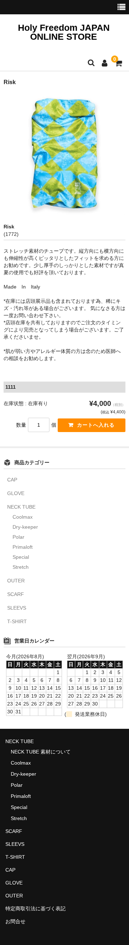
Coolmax (23, 517)
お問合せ (15, 921)
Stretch (21, 567)
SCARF (15, 594)
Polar (18, 537)
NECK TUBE (21, 507)
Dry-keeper (25, 527)
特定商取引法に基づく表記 (35, 908)
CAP (12, 480)
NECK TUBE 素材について (41, 752)
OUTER (16, 580)
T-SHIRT (17, 621)
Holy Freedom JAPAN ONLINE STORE (64, 32)
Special (21, 557)
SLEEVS (16, 608)
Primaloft (23, 547)
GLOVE (15, 493)
